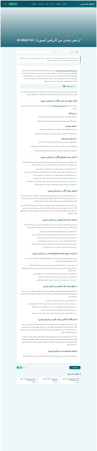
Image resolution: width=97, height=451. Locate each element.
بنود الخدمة (33, 4)
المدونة (47, 4)
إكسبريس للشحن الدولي (59, 106)
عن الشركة (58, 4)
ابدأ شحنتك (12, 3)
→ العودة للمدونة (74, 367)
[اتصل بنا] (4, 442)
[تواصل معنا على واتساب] (4, 447)
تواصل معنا (40, 4)
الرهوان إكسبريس (87, 4)
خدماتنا (52, 4)
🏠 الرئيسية (76, 51)
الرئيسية (64, 4)
